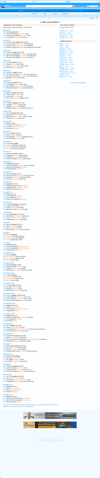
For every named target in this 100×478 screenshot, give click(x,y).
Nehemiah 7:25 (7, 354)
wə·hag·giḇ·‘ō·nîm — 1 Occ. (68, 73)
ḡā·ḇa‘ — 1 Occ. (64, 43)
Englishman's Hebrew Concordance (14, 406)
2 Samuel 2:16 (7, 182)
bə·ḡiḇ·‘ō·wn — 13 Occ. (66, 31)
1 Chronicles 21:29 (9, 313)
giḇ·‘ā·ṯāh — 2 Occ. (65, 49)
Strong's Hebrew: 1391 (67, 27)
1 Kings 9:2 (6, 242)
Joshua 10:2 (7, 60)
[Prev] (2, 217)
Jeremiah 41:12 (8, 384)
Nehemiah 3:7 (7, 344)
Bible (4, 18)
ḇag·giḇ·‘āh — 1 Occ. (66, 57)
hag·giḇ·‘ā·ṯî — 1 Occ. (66, 76)
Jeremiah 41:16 (8, 394)
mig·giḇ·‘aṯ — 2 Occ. (66, 55)
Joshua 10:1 (7, 50)
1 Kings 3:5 (6, 232)
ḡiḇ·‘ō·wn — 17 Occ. (65, 32)
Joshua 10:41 (7, 121)
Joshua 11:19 (7, 131)
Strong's (7, 18)
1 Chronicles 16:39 (9, 303)
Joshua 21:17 (7, 151)
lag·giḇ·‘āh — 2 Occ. (66, 54)
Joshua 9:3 (6, 30)
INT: (4, 37)
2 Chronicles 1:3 (8, 324)
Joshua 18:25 (7, 141)
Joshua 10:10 (7, 101)
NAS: (4, 33)
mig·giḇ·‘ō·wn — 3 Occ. (66, 36)
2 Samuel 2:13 (7, 172)
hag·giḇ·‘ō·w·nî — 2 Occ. (67, 68)
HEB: (4, 32)
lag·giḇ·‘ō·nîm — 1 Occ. (66, 71)
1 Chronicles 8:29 (8, 253)
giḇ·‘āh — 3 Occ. (64, 45)
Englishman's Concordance (78, 82)
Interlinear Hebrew (19, 404)
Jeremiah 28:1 (7, 374)
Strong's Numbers (31, 404)
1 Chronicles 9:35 (8, 273)
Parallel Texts (30, 406)
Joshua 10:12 (7, 111)
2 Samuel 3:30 (7, 202)
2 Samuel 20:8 (7, 212)
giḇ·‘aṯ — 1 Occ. (64, 75)
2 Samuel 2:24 (7, 192)
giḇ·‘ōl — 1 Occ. (64, 66)
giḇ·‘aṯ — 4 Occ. (64, 47)
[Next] (98, 217)
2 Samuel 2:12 (7, 161)
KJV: (4, 35)
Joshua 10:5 (7, 80)
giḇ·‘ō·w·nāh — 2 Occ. (66, 34)
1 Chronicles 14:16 (9, 293)
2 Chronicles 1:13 (8, 334)
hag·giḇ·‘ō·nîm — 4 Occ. (67, 69)
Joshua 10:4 (7, 70)
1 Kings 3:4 (6, 222)
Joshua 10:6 (7, 91)
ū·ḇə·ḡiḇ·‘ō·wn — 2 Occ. (67, 38)
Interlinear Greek (8, 404)
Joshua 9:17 (7, 40)
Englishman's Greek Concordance (48, 404)
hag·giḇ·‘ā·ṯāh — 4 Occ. (66, 52)
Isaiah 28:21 (7, 364)
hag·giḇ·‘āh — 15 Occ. (66, 50)
